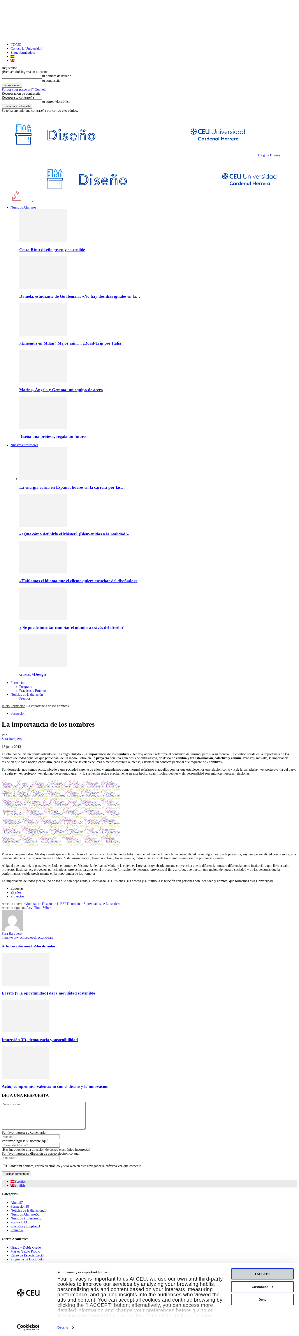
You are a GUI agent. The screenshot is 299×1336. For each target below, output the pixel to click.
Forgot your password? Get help (24, 89)
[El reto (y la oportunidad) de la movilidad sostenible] (25, 984)
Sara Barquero (12, 739)
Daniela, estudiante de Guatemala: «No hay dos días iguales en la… (79, 296)
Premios (24, 698)
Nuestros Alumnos (23, 207)
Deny (262, 1299)
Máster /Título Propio (25, 1251)
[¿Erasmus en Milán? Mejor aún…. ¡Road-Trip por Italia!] (43, 334)
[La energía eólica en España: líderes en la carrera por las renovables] (43, 479)
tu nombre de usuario (56, 76)
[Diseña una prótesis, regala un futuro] (43, 428)
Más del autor (45, 946)
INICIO (16, 44)
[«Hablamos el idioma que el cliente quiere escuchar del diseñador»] (43, 572)
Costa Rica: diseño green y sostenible (52, 249)
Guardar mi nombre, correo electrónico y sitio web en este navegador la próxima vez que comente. (74, 1166)
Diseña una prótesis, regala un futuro (52, 436)
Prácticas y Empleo (32, 690)
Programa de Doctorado (27, 1259)
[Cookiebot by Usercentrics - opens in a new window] (28, 1327)
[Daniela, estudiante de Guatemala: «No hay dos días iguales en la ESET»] (43, 288)
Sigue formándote (23, 52)
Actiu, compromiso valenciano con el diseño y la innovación (55, 1086)
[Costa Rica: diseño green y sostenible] (43, 241)
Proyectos (17, 896)
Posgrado (25, 686)
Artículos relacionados (18, 946)
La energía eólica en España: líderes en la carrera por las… (72, 487)
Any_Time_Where (39, 908)
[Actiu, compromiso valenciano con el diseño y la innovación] (25, 1078)
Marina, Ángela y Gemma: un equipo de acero (61, 390)
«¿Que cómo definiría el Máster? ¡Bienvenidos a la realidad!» (74, 534)
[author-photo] (12, 929)
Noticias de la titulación (27, 694)
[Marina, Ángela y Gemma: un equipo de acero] (43, 381)
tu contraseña (51, 80)
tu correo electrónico (56, 101)
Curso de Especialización (28, 1255)
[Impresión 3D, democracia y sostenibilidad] (25, 1031)
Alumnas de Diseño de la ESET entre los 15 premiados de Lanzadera (72, 904)
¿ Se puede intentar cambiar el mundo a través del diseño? (71, 627)
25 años (16, 892)
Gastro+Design (32, 674)
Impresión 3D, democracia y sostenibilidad (40, 1039)
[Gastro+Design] (43, 666)
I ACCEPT (262, 1274)
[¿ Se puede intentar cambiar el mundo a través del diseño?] (43, 619)
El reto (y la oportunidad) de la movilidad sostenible (48, 993)
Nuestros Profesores (24, 445)
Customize (260, 1287)
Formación (18, 683)
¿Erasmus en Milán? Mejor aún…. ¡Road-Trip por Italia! (71, 343)
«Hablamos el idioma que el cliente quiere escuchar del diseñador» (78, 581)
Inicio (6, 706)
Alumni (17, 1202)
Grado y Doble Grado (26, 1247)
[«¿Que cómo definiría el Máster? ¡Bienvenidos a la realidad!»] (43, 525)
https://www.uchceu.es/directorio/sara (27, 937)
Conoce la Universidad (26, 48)
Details (62, 1327)
